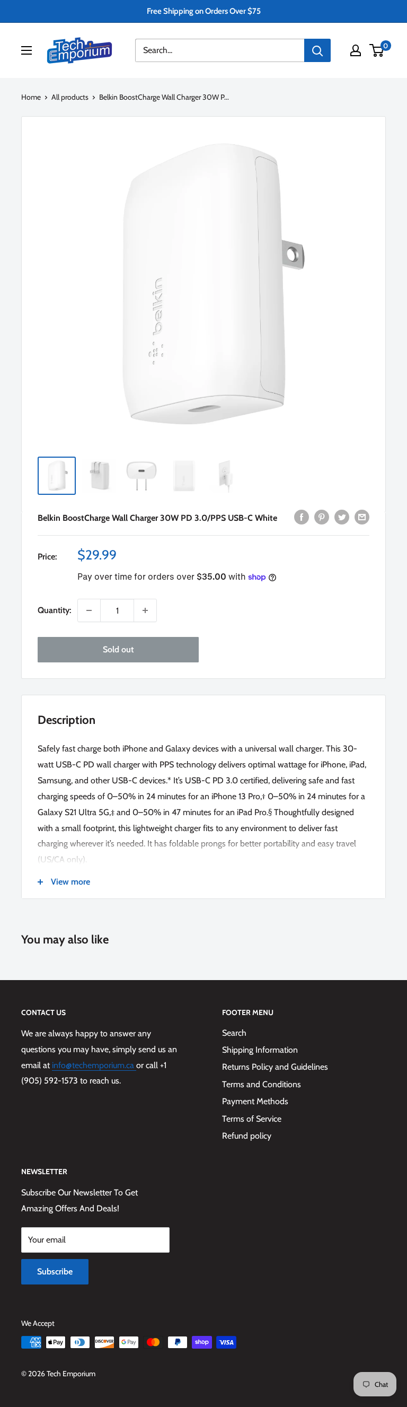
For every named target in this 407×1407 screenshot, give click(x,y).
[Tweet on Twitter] (341, 517)
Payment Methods (255, 1101)
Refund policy (246, 1136)
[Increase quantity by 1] (145, 610)
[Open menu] (26, 50)
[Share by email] (362, 517)
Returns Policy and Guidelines (275, 1067)
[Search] (317, 50)
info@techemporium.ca (94, 1065)
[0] (377, 50)
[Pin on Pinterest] (321, 517)
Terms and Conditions (261, 1084)
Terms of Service (251, 1119)
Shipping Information (260, 1050)
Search (234, 1033)
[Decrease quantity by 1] (89, 610)
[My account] (355, 50)
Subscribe (55, 1271)
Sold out (118, 649)
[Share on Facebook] (301, 517)
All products (70, 97)
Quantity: (54, 610)
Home (31, 97)
